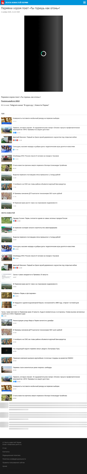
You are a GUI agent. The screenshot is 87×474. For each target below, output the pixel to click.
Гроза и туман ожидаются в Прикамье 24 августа (30, 274)
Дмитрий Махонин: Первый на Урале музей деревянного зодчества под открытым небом (45, 137)
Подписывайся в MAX (10, 101)
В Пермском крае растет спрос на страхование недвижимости (35, 203)
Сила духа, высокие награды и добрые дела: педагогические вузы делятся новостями (44, 146)
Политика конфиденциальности (14, 459)
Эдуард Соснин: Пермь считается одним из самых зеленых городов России (40, 218)
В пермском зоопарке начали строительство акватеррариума (35, 228)
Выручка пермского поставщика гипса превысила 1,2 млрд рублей (36, 175)
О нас (5, 448)
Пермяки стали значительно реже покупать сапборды (32, 367)
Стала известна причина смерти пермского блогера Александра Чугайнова (40, 165)
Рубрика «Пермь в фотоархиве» (24, 293)
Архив (5, 466)
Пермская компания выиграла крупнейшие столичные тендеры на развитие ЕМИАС (43, 358)
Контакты (6, 452)
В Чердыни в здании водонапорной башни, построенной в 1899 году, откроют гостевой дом (46, 303)
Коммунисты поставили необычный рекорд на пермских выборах (36, 118)
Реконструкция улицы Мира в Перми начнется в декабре (33, 320)
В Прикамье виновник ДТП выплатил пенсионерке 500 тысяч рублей (37, 193)
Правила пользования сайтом (14, 463)
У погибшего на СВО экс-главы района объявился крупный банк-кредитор (39, 184)
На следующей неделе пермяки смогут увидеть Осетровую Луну (36, 349)
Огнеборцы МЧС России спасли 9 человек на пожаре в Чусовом (36, 156)
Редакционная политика (11, 455)
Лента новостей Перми (11, 470)
